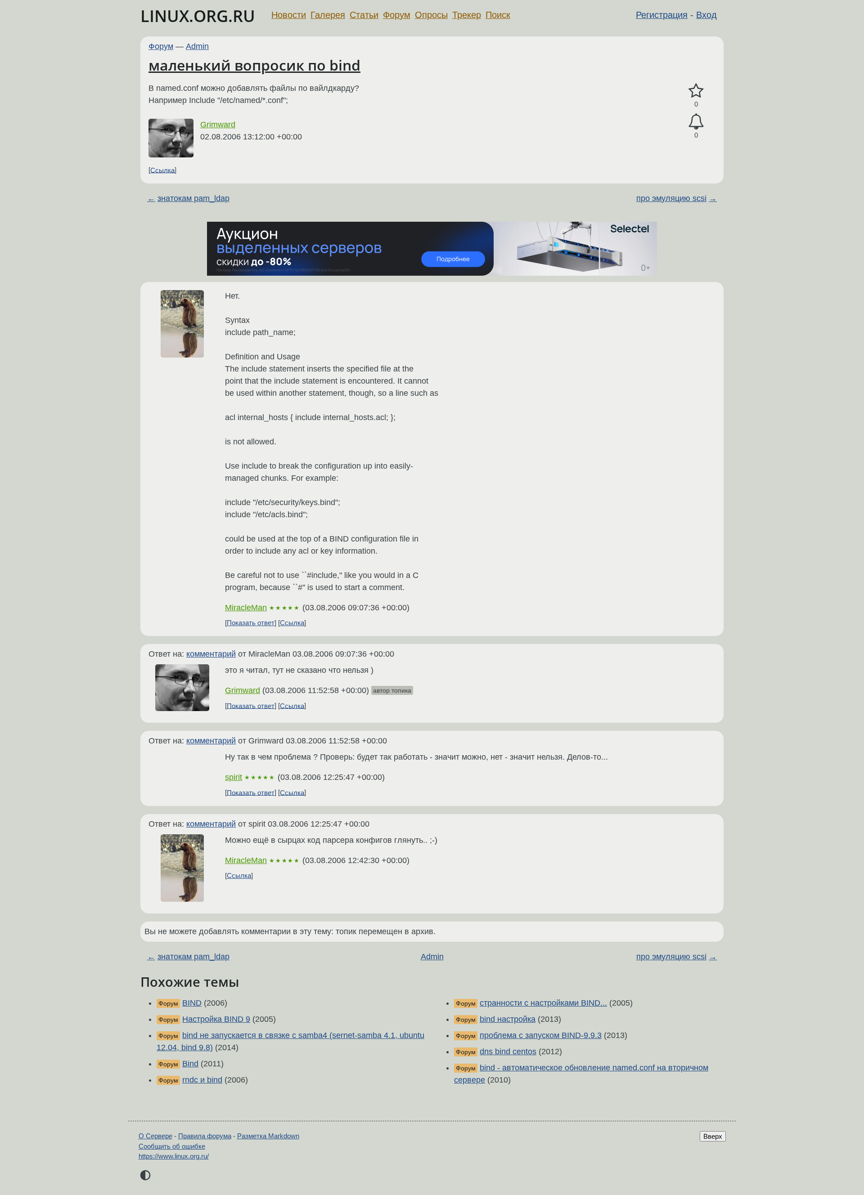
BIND (192, 1002)
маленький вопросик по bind (254, 65)
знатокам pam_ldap (194, 198)
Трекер (466, 15)
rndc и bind (202, 1079)
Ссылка (162, 170)
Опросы (431, 15)
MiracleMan (246, 607)
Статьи (364, 15)
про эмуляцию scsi (671, 198)
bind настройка (508, 1019)
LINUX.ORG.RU (197, 16)
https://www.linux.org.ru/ (174, 1156)
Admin (197, 46)
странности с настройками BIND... (543, 1002)
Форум (396, 15)
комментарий (211, 653)
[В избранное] (696, 91)
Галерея (327, 15)
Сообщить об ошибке (172, 1146)
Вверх (712, 1136)
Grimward (217, 124)
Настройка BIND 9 (216, 1019)
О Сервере (155, 1136)
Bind (190, 1063)
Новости (288, 15)
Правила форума (204, 1136)
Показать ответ (250, 623)
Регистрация (662, 15)
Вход (706, 15)
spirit (233, 777)
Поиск (498, 15)
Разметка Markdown (268, 1136)
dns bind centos (508, 1051)
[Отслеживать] (696, 121)
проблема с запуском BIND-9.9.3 (541, 1035)
